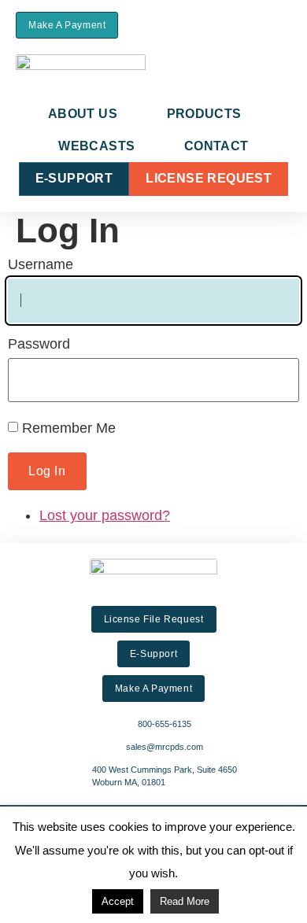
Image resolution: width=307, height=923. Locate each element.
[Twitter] (264, 25)
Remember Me (69, 428)
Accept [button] (118, 901)
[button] (178, 25)
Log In (47, 471)
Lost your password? (104, 515)
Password (39, 344)
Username (40, 264)
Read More (184, 901)
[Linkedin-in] (286, 25)
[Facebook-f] (242, 25)
